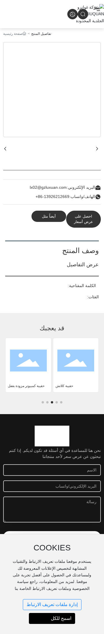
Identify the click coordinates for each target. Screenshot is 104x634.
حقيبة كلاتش (64, 386)
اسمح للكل (61, 618)
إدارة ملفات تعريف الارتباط (52, 604)
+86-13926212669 (52, 196)
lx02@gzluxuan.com (48, 187)
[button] (61, 402)
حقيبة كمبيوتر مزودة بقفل (26, 386)
